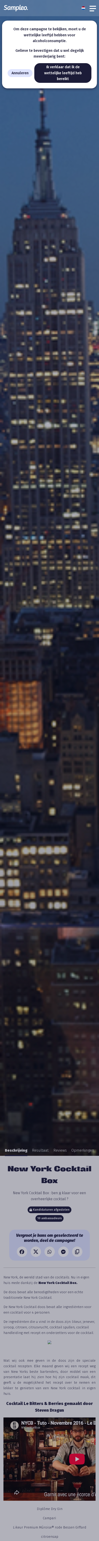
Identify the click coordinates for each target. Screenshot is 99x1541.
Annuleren (20, 73)
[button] (84, 8)
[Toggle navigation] (93, 8)
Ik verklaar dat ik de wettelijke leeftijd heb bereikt (63, 73)
